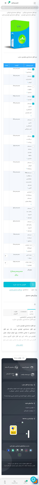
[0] (5, 3)
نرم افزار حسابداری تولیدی (15, 290)
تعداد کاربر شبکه (28, 256)
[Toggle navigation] (34, 3)
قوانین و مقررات (29, 408)
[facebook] (8, 450)
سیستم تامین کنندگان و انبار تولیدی (28, 110)
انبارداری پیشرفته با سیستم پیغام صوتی (28, 198)
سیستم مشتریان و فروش (28, 79)
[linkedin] (22, 450)
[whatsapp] (19, 455)
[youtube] (13, 450)
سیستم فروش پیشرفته (28, 166)
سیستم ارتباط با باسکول (29, 238)
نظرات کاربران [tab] (16, 312)
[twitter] (17, 450)
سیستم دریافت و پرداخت (29, 139)
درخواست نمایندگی (28, 411)
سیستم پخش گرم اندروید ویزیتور (29, 226)
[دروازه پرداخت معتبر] (13, 430)
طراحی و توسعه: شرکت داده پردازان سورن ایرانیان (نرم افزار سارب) (19, 465)
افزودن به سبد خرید (19, 284)
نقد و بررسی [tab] (31, 312)
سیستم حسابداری (28, 70)
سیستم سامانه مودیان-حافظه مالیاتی (29, 152)
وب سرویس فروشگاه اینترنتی (28, 248)
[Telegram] (30, 450)
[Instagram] (26, 450)
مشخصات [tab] (23, 311)
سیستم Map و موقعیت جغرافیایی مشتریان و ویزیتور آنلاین (28, 180)
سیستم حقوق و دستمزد (29, 89)
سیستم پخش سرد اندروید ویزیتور (29, 213)
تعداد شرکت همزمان (28, 263)
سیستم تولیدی (29, 97)
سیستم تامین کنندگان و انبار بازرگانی (28, 126)
